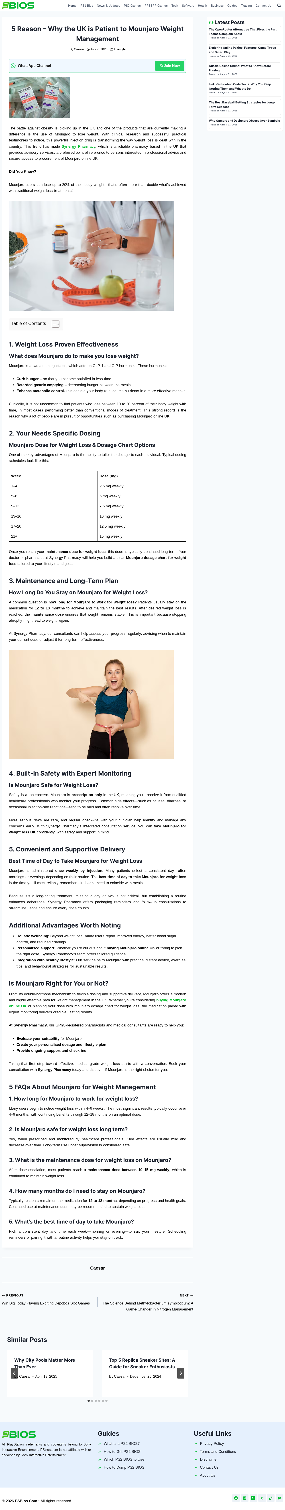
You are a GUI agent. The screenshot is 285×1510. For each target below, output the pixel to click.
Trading (246, 5)
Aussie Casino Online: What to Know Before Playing (240, 68)
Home (72, 5)
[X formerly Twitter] (279, 1498)
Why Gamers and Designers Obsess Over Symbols (244, 120)
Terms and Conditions (218, 1452)
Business (217, 5)
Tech (174, 5)
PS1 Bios (86, 5)
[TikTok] (271, 1498)
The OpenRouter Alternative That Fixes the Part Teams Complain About (243, 32)
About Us (207, 1475)
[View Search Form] (279, 6)
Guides (232, 5)
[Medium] (253, 1498)
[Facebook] (236, 1498)
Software (188, 5)
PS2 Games (132, 5)
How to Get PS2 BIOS (122, 1452)
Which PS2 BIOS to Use (124, 1459)
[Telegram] (262, 1498)
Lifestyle (120, 49)
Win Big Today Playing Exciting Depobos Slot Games (46, 1299)
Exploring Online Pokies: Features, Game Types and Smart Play (242, 50)
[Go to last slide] (14, 1373)
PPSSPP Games (156, 5)
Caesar (79, 49)
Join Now (172, 66)
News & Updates (108, 5)
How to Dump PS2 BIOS (124, 1467)
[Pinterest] (244, 1498)
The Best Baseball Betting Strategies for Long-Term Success (242, 105)
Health (202, 5)
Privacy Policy (212, 1443)
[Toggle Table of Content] (53, 324)
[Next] (180, 1373)
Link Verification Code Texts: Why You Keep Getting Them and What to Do (240, 86)
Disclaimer (209, 1459)
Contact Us (263, 5)
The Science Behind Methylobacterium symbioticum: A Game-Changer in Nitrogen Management (148, 1302)
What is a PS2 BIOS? (122, 1443)
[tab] (89, 1401)
